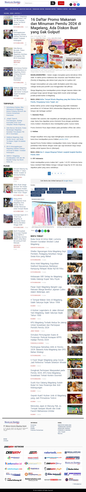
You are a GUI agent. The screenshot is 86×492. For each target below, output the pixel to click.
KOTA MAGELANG (14, 9)
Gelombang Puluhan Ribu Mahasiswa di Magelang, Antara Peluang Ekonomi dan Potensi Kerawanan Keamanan (20, 74)
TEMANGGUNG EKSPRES (38, 9)
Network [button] (61, 3)
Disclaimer (33, 425)
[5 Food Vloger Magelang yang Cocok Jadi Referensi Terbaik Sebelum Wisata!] (74, 363)
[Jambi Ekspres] (72, 457)
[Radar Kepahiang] (13, 474)
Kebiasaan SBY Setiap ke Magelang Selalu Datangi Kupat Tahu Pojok (46, 278)
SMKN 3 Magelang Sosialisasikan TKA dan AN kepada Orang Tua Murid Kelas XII (20, 20)
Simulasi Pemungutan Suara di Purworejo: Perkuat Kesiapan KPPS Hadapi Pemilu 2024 (46, 337)
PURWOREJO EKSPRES (62, 9)
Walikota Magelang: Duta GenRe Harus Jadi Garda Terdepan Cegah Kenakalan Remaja (21, 92)
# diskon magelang (41, 189)
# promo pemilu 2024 (38, 192)
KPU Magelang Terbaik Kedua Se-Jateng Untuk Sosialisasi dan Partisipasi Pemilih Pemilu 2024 (48, 325)
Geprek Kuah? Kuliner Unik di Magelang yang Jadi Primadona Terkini (48, 397)
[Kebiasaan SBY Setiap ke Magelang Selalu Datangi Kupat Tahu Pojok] (74, 280)
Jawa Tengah (72, 9)
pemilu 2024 (63, 139)
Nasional (6, 13)
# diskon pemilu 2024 (54, 192)
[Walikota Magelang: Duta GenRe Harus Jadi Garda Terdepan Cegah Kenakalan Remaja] (8, 91)
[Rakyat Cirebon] (33, 457)
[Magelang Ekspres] (72, 463)
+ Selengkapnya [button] (77, 484)
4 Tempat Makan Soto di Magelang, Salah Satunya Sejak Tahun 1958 (46, 301)
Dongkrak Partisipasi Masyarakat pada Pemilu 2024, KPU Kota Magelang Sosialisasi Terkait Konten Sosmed (48, 373)
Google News (68, 181)
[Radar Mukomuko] (52, 474)
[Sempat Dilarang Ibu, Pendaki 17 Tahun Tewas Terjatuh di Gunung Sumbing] (8, 172)
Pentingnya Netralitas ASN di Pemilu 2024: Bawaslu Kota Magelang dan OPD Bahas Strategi (48, 350)
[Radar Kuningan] (13, 468)
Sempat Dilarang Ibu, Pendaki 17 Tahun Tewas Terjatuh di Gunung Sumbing (21, 172)
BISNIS (12, 13)
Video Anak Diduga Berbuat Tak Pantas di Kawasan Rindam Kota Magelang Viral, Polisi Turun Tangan (21, 189)
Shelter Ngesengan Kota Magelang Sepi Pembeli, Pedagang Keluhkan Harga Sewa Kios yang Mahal (48, 254)
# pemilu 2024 (36, 195)
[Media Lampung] (72, 452)
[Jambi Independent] (52, 457)
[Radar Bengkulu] (72, 474)
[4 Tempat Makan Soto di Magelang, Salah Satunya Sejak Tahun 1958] (74, 303)
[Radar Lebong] (13, 479)
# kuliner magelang (69, 192)
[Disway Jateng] (52, 463)
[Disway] (13, 452)
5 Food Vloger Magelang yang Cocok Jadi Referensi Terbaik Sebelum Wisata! (48, 361)
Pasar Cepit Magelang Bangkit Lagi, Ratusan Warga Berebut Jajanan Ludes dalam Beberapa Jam (48, 290)
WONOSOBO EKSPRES (50, 9)
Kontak (32, 427)
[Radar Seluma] (33, 479)
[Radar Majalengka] (33, 468)
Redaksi (33, 428)
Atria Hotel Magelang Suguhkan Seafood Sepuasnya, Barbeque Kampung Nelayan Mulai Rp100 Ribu (47, 266)
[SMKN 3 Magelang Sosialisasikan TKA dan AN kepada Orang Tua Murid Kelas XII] (8, 20)
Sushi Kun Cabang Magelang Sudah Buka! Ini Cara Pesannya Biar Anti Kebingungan (46, 385)
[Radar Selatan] (72, 479)
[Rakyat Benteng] (52, 479)
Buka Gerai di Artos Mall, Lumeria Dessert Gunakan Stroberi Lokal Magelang (46, 242)
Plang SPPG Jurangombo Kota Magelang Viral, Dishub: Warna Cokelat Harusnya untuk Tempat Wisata (21, 204)
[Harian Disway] (33, 452)
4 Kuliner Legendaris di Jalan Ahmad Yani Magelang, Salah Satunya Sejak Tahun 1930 (47, 313)
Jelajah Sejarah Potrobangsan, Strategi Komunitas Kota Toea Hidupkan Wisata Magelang (14, 122)
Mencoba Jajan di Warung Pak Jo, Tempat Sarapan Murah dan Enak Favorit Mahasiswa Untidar (46, 409)
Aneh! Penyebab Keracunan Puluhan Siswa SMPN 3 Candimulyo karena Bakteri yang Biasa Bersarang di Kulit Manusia (20, 237)
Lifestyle (17, 13)
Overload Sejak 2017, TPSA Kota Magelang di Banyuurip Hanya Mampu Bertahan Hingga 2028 (21, 220)
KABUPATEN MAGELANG (25, 9)
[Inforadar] (13, 463)
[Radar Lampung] (33, 463)
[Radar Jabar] (72, 468)
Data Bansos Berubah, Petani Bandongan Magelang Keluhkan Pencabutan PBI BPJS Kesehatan (20, 53)
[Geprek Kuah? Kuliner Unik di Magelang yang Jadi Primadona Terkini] (74, 399)
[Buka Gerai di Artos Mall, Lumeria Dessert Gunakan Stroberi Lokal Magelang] (74, 243)
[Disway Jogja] (52, 468)
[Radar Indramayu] (13, 457)
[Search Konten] (53, 3)
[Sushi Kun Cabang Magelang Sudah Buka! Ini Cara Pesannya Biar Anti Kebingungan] (74, 386)
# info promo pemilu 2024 (57, 189)
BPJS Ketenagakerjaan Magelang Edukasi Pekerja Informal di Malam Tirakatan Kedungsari (20, 35)
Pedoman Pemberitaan (37, 430)
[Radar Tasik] (52, 452)
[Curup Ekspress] (33, 474)
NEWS (6, 9)
